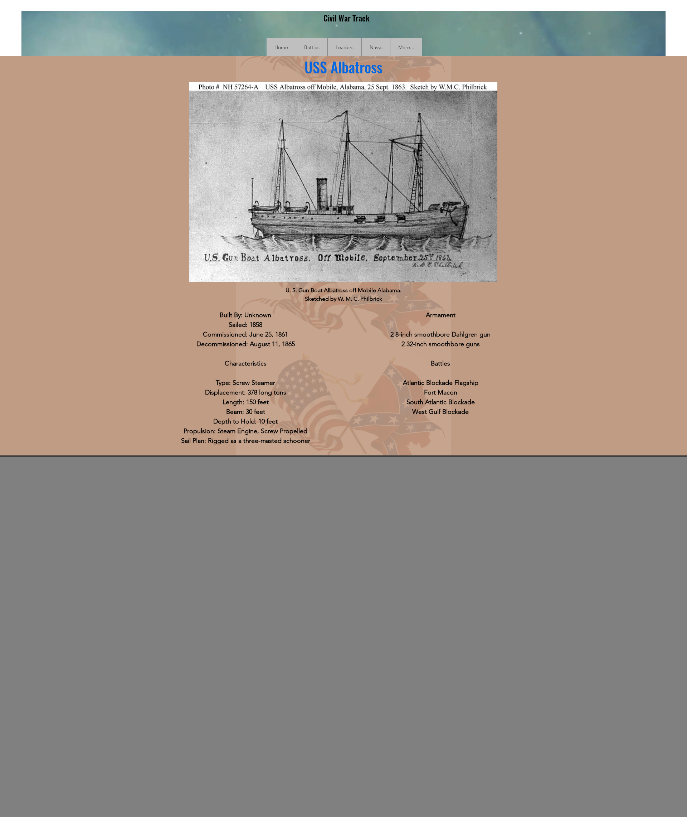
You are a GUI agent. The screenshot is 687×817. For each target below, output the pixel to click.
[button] (311, 47)
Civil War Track (346, 18)
